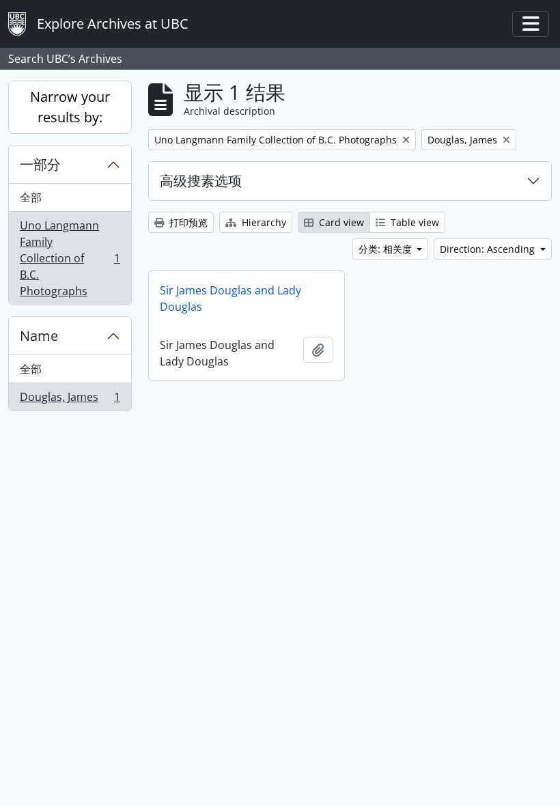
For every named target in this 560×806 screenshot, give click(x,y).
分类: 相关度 (387, 248)
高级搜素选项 (201, 180)
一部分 (40, 164)
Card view (340, 222)
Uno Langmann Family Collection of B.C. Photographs (69, 258)
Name (39, 335)
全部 (31, 197)
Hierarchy (262, 222)
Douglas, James (69, 400)
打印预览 (187, 222)
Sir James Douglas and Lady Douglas (230, 298)
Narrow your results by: (70, 106)
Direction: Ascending (488, 248)
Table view (413, 222)
